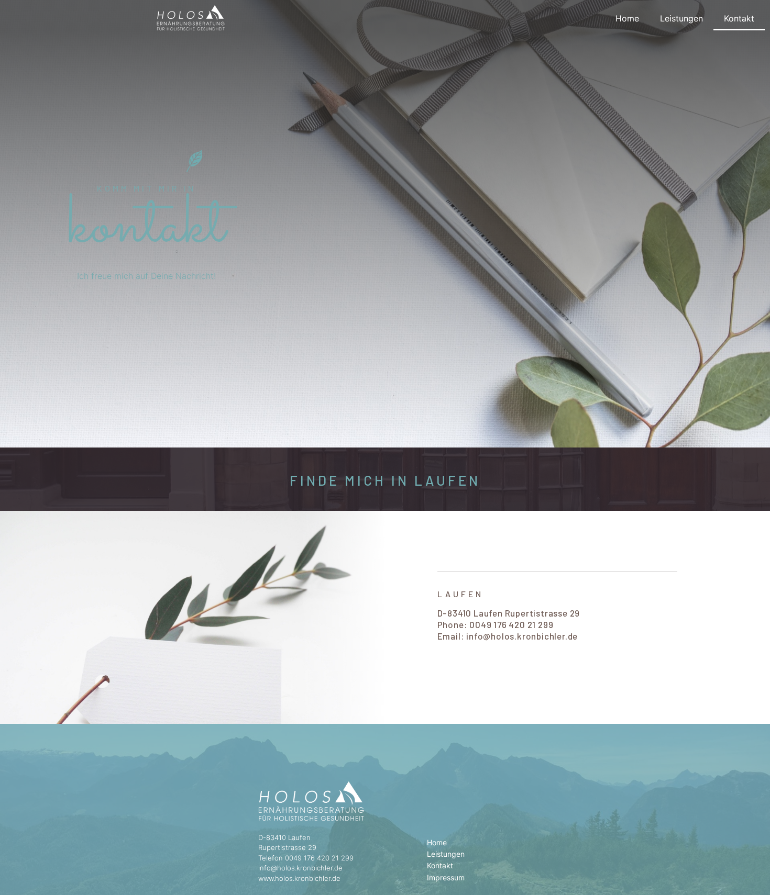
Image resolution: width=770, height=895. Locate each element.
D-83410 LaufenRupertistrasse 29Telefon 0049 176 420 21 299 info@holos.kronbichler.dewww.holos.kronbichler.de (306, 857)
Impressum (446, 877)
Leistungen (681, 18)
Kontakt (739, 18)
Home (627, 18)
